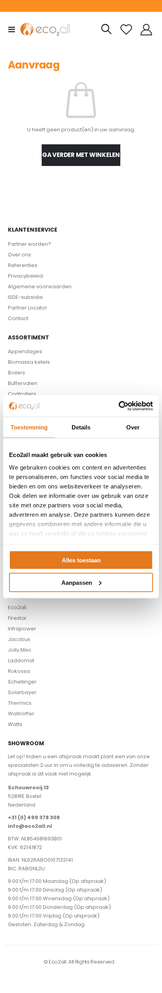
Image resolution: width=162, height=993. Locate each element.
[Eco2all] (36, 29)
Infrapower (22, 628)
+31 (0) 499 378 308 (34, 817)
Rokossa (19, 671)
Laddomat (21, 660)
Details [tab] (81, 427)
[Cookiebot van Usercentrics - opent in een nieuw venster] (118, 406)
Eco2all (17, 607)
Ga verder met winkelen (81, 155)
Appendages (25, 351)
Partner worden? (29, 244)
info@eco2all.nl (30, 826)
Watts (15, 724)
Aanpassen (76, 582)
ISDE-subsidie (25, 297)
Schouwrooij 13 (28, 787)
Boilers (16, 372)
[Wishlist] (126, 29)
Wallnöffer (21, 713)
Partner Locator (27, 307)
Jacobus (19, 639)
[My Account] (146, 29)
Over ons (19, 254)
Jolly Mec (19, 650)
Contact (18, 318)
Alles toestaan (81, 560)
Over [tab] (133, 427)
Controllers (22, 394)
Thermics (19, 703)
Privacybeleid (25, 276)
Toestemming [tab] (29, 427)
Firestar (17, 618)
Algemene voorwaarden (40, 286)
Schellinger (22, 681)
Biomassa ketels (29, 362)
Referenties (22, 265)
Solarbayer (22, 692)
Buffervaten (22, 383)
